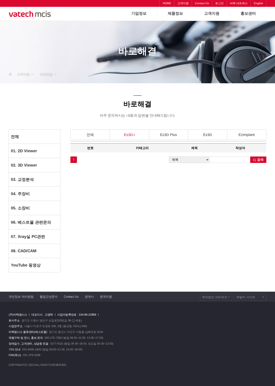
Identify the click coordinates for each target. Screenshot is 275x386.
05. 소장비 (20, 208)
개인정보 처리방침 (21, 296)
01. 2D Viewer (24, 151)
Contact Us (71, 296)
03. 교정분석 (22, 179)
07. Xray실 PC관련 (28, 236)
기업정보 (139, 13)
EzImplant (247, 135)
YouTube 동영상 (26, 265)
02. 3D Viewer (24, 165)
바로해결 (46, 74)
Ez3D (207, 135)
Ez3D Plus (168, 135)
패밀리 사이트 (250, 297)
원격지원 (106, 296)
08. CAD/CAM (23, 251)
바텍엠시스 (31, 14)
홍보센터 (248, 13)
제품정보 (175, 13)
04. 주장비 (20, 193)
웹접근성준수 (49, 296)
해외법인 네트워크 (216, 297)
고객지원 (211, 13)
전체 (15, 136)
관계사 (89, 296)
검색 (260, 159)
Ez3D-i (129, 135)
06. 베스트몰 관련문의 (31, 222)
